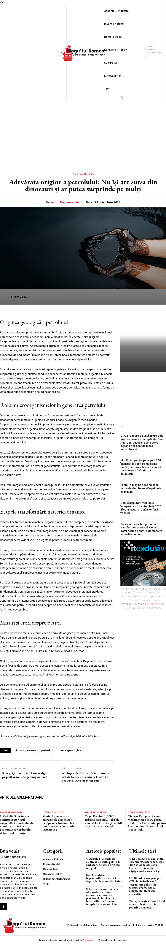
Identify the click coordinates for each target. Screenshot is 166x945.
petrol (45, 750)
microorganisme (25, 750)
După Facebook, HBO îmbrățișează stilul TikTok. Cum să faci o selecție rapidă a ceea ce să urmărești (103, 821)
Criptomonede (156, 603)
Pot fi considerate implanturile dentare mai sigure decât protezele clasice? (104, 878)
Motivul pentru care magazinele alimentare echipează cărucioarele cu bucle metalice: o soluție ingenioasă (59, 823)
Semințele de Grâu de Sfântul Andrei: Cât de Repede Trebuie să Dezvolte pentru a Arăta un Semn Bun (86, 776)
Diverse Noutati (11, 812)
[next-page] (123, 427)
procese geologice (68, 750)
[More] (150, 296)
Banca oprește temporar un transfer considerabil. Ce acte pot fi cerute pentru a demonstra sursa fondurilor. (141, 529)
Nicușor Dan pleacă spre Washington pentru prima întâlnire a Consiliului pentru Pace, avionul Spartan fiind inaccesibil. (147, 823)
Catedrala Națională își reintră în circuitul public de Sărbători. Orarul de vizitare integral (103, 863)
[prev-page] (121, 427)
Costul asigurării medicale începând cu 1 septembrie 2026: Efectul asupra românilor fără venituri (141, 508)
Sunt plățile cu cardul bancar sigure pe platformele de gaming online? (25, 775)
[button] (121, 98)
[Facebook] (3, 906)
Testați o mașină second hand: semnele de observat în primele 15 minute (140, 488)
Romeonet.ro (90, 940)
